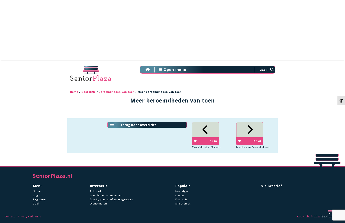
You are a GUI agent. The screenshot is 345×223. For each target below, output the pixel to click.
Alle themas (183, 203)
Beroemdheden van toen (117, 92)
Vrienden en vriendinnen (106, 195)
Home (74, 92)
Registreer (40, 199)
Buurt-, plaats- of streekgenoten (111, 199)
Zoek (36, 203)
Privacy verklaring (29, 216)
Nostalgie (88, 92)
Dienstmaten (98, 203)
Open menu (174, 69)
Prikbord (95, 191)
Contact (9, 216)
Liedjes (180, 195)
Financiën (181, 199)
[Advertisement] (172, 32)
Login (36, 195)
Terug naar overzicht (138, 125)
